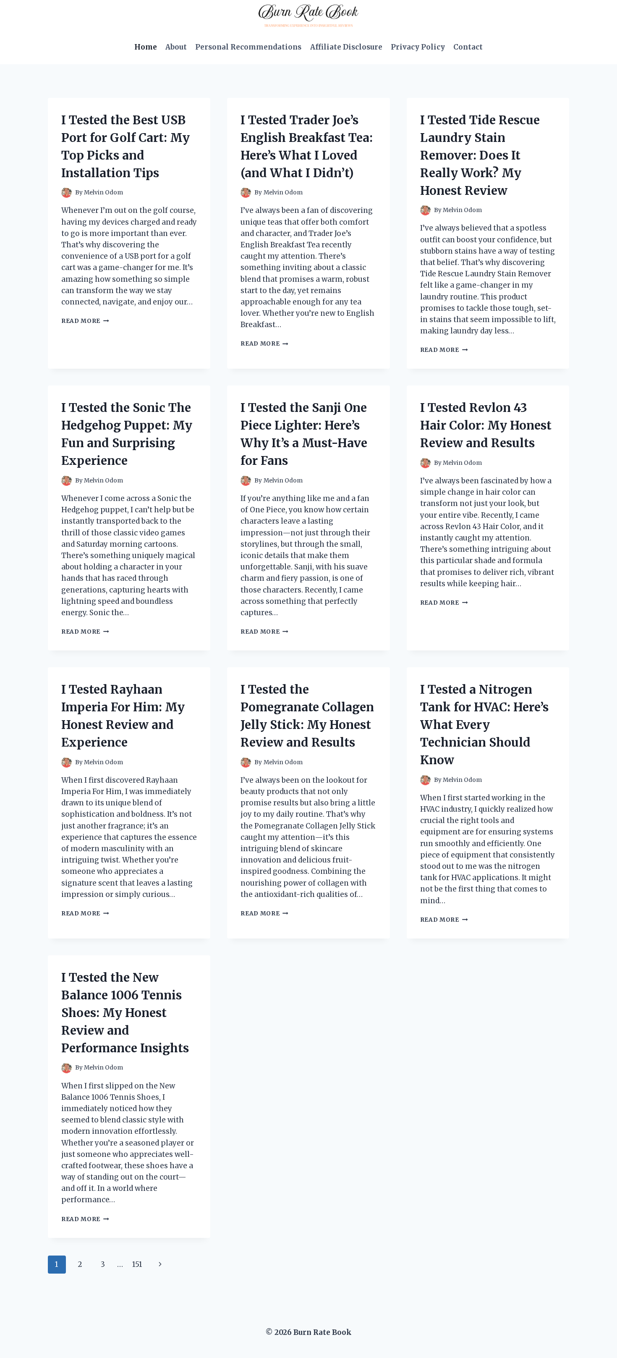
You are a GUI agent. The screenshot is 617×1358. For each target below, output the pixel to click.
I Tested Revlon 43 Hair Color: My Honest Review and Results (486, 425)
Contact (468, 47)
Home (145, 47)
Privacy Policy (418, 47)
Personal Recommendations (248, 47)
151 (137, 1264)
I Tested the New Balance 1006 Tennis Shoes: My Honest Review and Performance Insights (125, 1013)
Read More (85, 321)
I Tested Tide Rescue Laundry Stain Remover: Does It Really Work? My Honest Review (480, 155)
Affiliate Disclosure (346, 47)
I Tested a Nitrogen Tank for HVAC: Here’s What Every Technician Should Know (484, 725)
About (176, 47)
